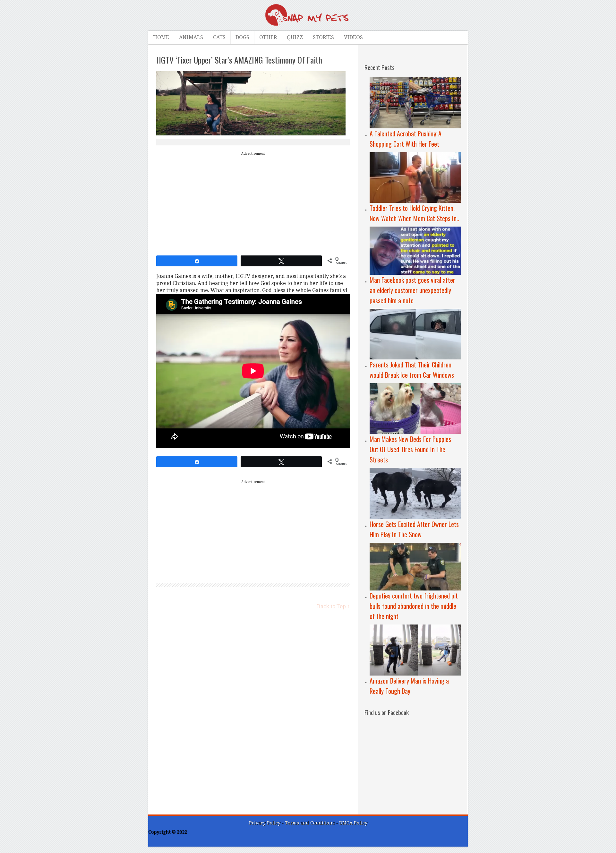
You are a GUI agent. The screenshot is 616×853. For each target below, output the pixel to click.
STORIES (323, 37)
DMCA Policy (353, 822)
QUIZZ (295, 37)
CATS (219, 37)
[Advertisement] (253, 202)
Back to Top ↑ (333, 606)
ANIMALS (191, 37)
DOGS (242, 37)
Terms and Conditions (310, 822)
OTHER (268, 37)
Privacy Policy (264, 822)
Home (161, 37)
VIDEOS (353, 37)
